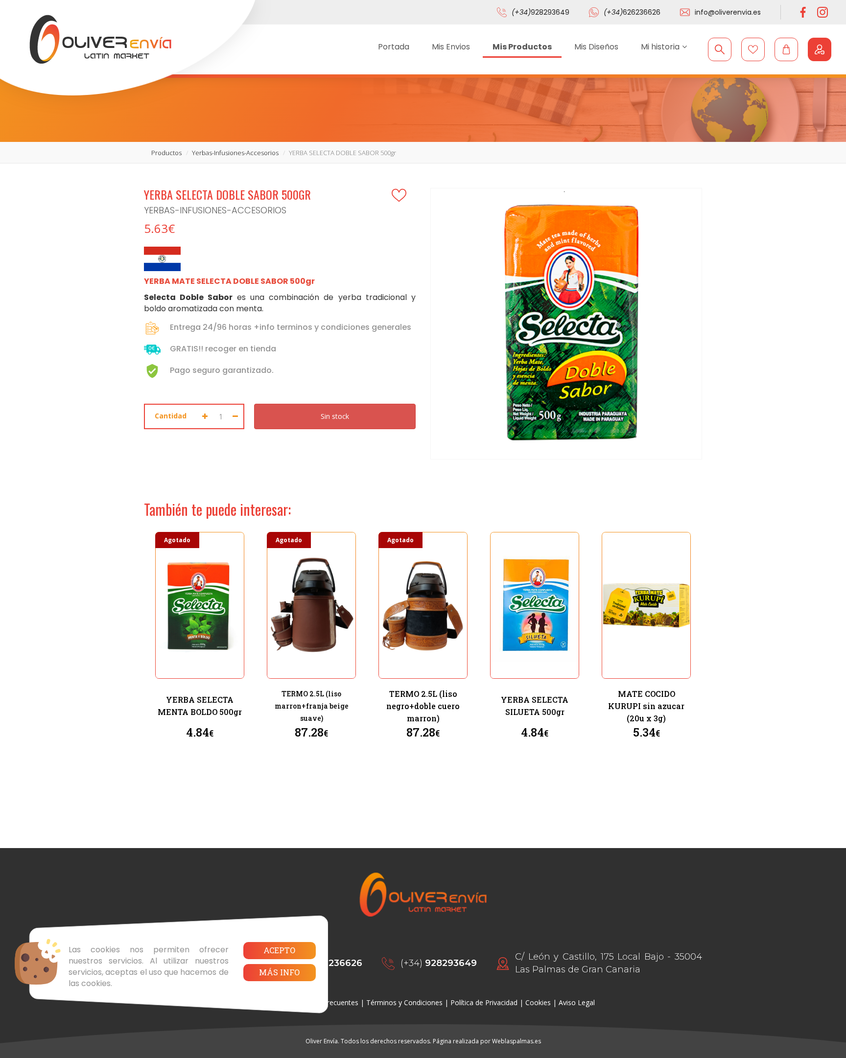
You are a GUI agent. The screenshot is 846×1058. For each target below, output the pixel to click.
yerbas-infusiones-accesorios (235, 152)
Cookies (538, 1002)
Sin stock (335, 416)
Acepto (279, 950)
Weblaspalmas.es (516, 1041)
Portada (393, 46)
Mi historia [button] (660, 46)
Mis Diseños (596, 46)
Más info (279, 972)
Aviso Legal (577, 1002)
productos (166, 152)
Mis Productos (522, 46)
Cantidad (171, 415)
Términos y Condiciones (404, 1002)
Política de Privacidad (483, 1002)
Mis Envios (451, 46)
